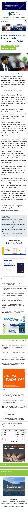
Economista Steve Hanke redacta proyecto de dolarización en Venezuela (14, 341)
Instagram (9, 235)
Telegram (4, 235)
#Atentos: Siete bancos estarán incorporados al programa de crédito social (14, 353)
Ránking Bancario (5, 464)
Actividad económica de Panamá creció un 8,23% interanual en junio (13, 401)
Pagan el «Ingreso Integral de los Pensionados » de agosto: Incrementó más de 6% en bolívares (14, 347)
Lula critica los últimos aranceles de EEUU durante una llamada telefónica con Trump (13, 418)
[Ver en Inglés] (25, 1)
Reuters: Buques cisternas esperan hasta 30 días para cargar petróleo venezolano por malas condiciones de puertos (13, 364)
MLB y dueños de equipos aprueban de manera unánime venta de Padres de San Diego (13, 306)
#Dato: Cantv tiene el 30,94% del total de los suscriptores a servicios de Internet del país (13, 358)
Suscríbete (16, 17)
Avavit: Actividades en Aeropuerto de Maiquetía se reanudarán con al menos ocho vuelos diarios (14, 408)
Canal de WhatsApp (17, 233)
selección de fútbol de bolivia (8, 48)
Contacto (22, 17)
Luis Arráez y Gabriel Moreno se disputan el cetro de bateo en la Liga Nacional (13, 311)
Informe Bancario (5, 468)
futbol (16, 45)
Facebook (19, 235)
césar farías (11, 45)
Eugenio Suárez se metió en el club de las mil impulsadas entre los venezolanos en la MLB (14, 289)
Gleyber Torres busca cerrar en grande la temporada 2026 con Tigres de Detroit (12, 299)
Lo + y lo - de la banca (6, 471)
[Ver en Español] (26, 1)
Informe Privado (7, 17)
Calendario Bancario (6, 474)
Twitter (14, 235)
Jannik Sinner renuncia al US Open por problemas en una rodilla (12, 283)
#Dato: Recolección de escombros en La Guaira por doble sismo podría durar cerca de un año (14, 425)
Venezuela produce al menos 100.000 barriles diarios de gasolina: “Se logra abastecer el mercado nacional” (14, 395)
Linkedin (5, 501)
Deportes (4, 45)
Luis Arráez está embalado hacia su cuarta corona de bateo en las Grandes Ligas (13, 294)
